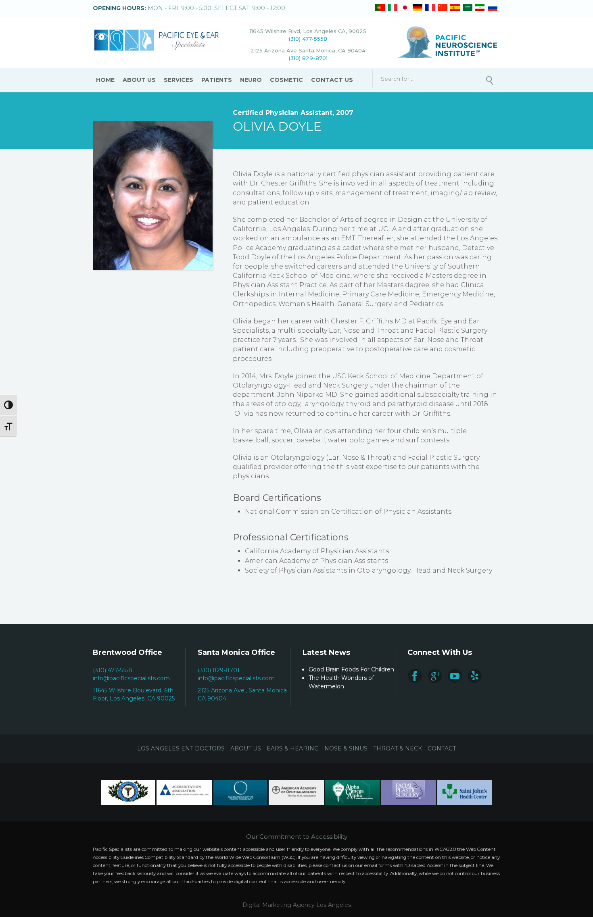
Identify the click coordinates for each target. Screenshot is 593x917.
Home (105, 79)
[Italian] (392, 7)
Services (178, 79)
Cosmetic (286, 79)
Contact (442, 748)
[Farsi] (480, 7)
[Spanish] (455, 7)
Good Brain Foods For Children (351, 669)
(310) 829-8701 (308, 58)
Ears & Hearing (293, 748)
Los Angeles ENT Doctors (181, 748)
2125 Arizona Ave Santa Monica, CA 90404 (308, 50)
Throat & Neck (397, 748)
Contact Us (332, 79)
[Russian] (492, 7)
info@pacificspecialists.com (131, 678)
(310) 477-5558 (308, 38)
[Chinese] (442, 7)
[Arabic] (467, 7)
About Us (139, 79)
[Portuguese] (380, 7)
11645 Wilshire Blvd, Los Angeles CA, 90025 (308, 31)
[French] (430, 7)
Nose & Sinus (345, 748)
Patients (216, 79)
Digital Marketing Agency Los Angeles (296, 905)
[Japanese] (405, 7)
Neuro (251, 79)
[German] (417, 7)
